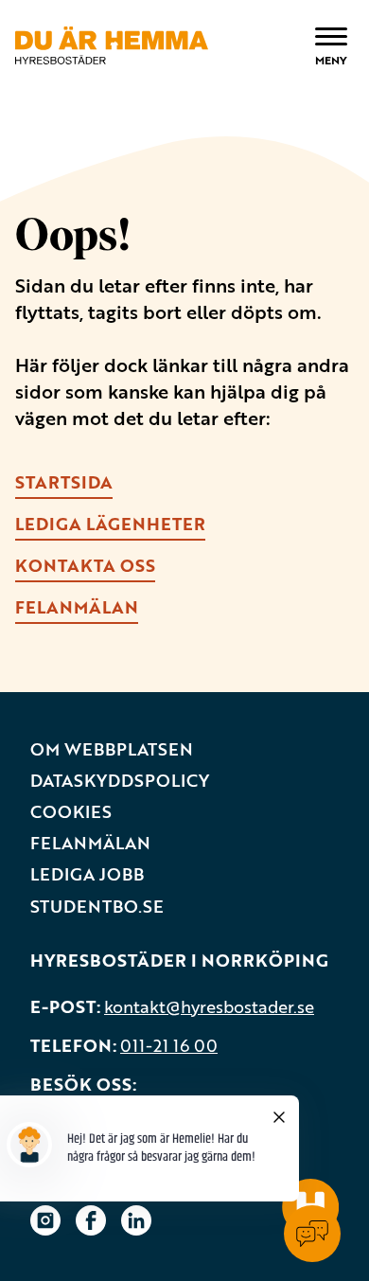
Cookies (71, 812)
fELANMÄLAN (76, 607)
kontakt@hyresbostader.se (209, 1006)
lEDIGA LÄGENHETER (110, 523)
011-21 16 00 (169, 1045)
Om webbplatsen (111, 749)
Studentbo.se (97, 906)
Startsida (64, 482)
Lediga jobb (87, 874)
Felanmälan (90, 843)
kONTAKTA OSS (85, 565)
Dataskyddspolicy (119, 780)
